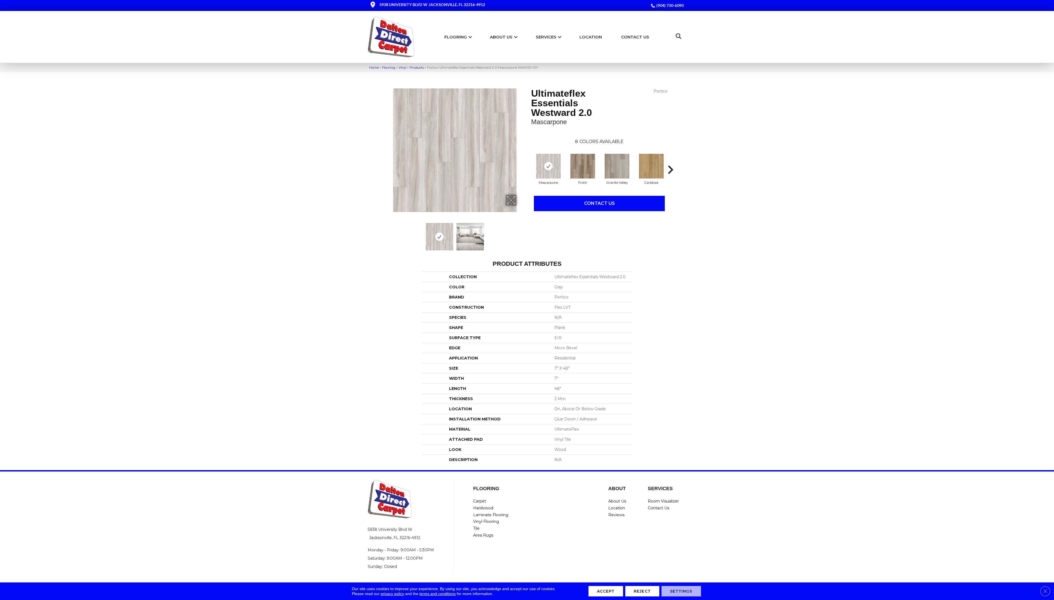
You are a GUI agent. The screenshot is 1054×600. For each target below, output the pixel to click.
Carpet (479, 501)
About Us (501, 37)
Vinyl (402, 67)
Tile (476, 528)
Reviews (616, 514)
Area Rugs (483, 535)
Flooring (455, 37)
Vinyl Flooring (486, 521)
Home (374, 67)
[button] (470, 37)
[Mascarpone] (548, 166)
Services (546, 37)
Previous (389, 234)
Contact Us (635, 37)
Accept (606, 591)
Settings (681, 591)
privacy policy (392, 593)
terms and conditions (437, 593)
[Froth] (582, 166)
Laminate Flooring (490, 514)
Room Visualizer (663, 501)
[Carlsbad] (651, 166)
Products (417, 67)
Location (590, 37)
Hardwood (483, 508)
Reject (642, 591)
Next (520, 234)
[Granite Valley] (617, 166)
